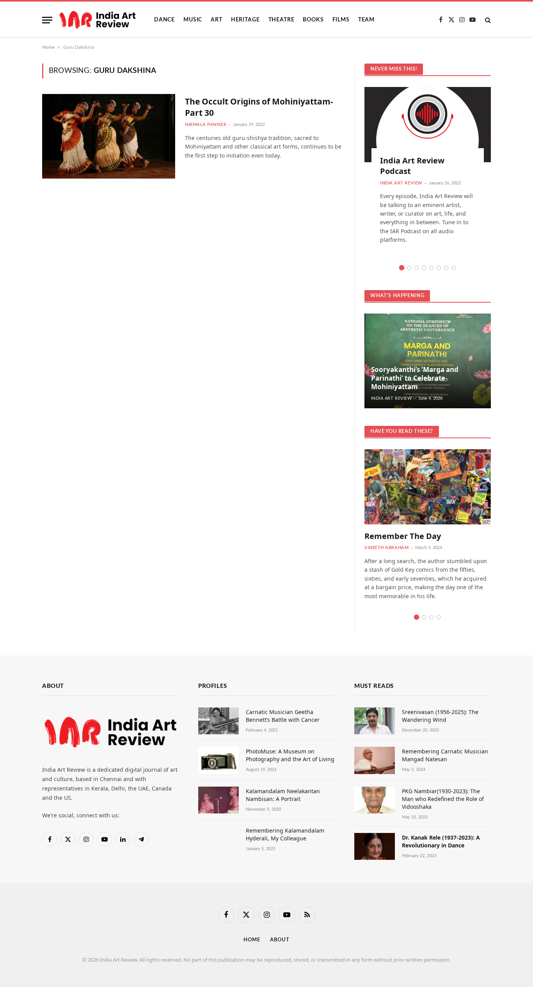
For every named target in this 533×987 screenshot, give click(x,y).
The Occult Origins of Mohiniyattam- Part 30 (259, 107)
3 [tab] (416, 268)
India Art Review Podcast (412, 165)
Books (313, 20)
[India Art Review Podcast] (427, 124)
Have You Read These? (401, 431)
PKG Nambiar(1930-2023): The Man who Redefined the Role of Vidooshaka (443, 798)
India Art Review (401, 183)
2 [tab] (409, 268)
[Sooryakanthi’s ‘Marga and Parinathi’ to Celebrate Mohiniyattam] (427, 361)
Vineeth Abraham (386, 548)
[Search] (487, 20)
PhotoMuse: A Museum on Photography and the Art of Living (290, 755)
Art (216, 20)
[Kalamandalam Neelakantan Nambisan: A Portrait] (218, 800)
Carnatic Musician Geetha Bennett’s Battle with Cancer (283, 715)
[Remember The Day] (427, 487)
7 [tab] (446, 268)
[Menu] (47, 20)
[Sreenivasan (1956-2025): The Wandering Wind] (374, 720)
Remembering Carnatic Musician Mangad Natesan (445, 755)
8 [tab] (453, 268)
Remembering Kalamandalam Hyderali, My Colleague (285, 834)
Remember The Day (402, 536)
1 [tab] (401, 268)
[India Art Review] (97, 20)
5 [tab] (431, 268)
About (280, 940)
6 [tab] (438, 268)
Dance (164, 20)
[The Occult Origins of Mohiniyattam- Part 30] (108, 136)
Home (48, 47)
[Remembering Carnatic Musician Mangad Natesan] (374, 760)
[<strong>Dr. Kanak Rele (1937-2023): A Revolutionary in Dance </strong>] (374, 846)
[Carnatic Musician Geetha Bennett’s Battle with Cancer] (218, 720)
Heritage (245, 20)
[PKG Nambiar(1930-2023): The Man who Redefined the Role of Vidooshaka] (374, 800)
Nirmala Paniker (205, 124)
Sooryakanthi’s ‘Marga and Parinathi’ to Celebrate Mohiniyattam (414, 378)
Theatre (281, 20)
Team (366, 20)
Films (341, 20)
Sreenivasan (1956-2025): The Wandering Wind (440, 715)
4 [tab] (424, 268)
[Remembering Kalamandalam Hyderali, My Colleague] (218, 839)
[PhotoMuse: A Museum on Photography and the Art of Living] (218, 760)
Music (192, 20)
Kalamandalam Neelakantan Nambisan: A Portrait (283, 795)
